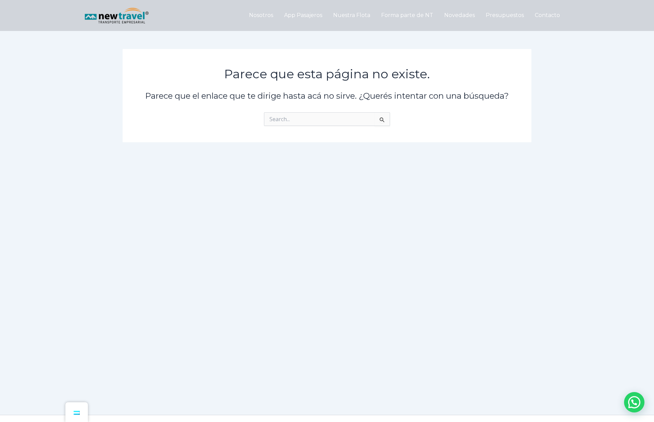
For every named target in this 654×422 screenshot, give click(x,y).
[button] (634, 402)
